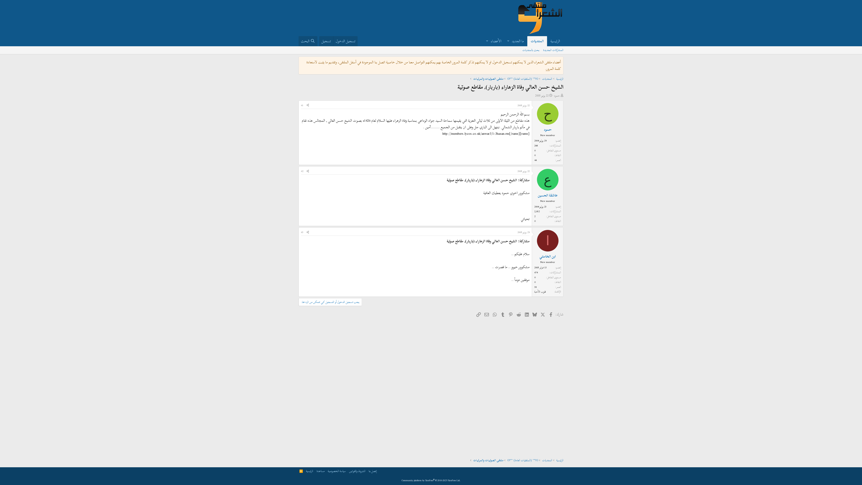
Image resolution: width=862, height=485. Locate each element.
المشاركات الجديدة (553, 50)
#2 (302, 171)
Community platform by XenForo (431, 480)
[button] (508, 41)
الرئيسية (555, 41)
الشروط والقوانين (357, 471)
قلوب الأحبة (540, 291)
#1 (302, 105)
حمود (557, 96)
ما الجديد (518, 41)
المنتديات (537, 41)
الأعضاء (496, 41)
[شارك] (308, 105)
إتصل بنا (373, 471)
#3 (302, 232)
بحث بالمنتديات (530, 50)
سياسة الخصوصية (337, 471)
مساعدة (321, 471)
